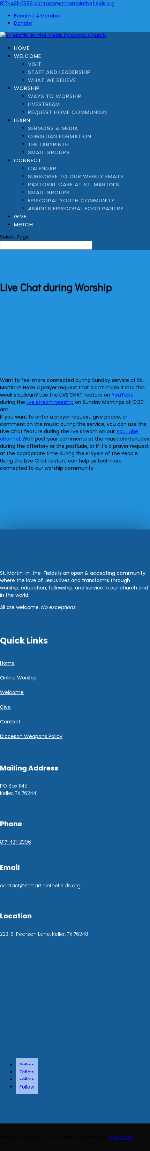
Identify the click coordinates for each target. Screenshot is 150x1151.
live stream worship (50, 402)
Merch (23, 224)
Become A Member (37, 15)
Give (20, 216)
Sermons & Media (53, 128)
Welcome (27, 56)
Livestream (44, 104)
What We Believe (52, 80)
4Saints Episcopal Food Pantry (76, 208)
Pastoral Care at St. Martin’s (73, 184)
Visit (35, 64)
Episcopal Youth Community (71, 200)
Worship (27, 88)
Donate (23, 23)
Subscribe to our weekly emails (76, 176)
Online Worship (18, 677)
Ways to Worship (55, 96)
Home (22, 48)
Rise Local (120, 1137)
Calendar (42, 168)
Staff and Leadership (59, 72)
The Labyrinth (48, 144)
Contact (10, 721)
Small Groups (49, 152)
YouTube (123, 394)
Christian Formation (59, 136)
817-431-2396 (16, 3)
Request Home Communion (67, 112)
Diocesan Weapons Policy (31, 736)
